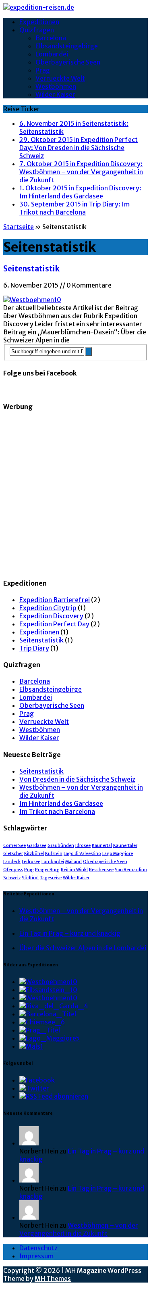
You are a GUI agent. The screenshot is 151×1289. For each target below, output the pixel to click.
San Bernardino (131, 869)
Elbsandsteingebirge (66, 46)
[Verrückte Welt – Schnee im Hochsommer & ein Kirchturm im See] (31, 1046)
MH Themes (53, 1278)
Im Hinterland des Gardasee (61, 803)
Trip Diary (34, 648)
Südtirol (30, 877)
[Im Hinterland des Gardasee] (53, 1006)
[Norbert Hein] (29, 1143)
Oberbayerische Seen (67, 62)
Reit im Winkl (74, 869)
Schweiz (12, 877)
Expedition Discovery (51, 616)
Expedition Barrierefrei (54, 600)
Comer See (14, 845)
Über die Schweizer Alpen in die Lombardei (82, 948)
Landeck (12, 861)
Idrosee (83, 845)
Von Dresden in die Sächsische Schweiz (77, 779)
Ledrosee (31, 861)
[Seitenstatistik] (48, 982)
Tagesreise (51, 877)
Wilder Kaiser (55, 94)
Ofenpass (13, 869)
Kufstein (53, 853)
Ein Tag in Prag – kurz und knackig (69, 933)
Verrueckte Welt (60, 78)
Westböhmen (55, 86)
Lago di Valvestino (82, 853)
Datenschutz (38, 1248)
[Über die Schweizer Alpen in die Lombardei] (49, 1038)
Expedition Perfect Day (54, 624)
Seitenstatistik (31, 268)
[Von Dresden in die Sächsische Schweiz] (48, 990)
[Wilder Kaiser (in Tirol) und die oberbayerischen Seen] (42, 1022)
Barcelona (50, 38)
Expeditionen (39, 22)
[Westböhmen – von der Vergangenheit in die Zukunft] (48, 998)
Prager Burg (47, 869)
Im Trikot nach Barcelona (57, 811)
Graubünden (61, 845)
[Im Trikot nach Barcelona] (47, 1014)
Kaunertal (102, 845)
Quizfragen (36, 30)
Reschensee (101, 869)
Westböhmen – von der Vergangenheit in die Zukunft (78, 1229)
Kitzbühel (34, 853)
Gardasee (36, 845)
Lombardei (51, 54)
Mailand (73, 861)
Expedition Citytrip (48, 608)
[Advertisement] (75, 494)
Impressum (36, 1256)
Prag (42, 70)
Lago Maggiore (117, 853)
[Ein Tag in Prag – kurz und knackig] (39, 1030)
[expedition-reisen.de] (75, 7)
